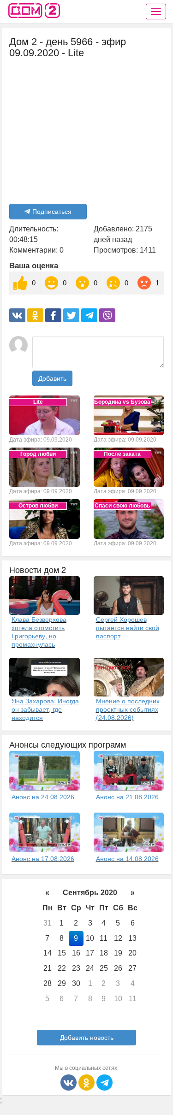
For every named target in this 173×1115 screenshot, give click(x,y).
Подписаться (52, 211)
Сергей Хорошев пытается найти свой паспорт (127, 627)
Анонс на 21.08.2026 (127, 797)
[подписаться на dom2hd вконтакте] (69, 1082)
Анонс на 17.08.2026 (43, 858)
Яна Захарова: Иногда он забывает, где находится (45, 709)
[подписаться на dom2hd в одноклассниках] (87, 1082)
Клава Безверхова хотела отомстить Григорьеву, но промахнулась (39, 631)
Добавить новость (86, 1037)
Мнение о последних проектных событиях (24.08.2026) (128, 709)
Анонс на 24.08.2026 (43, 797)
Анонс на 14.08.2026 (127, 858)
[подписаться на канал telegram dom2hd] (104, 1082)
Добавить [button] (52, 378)
